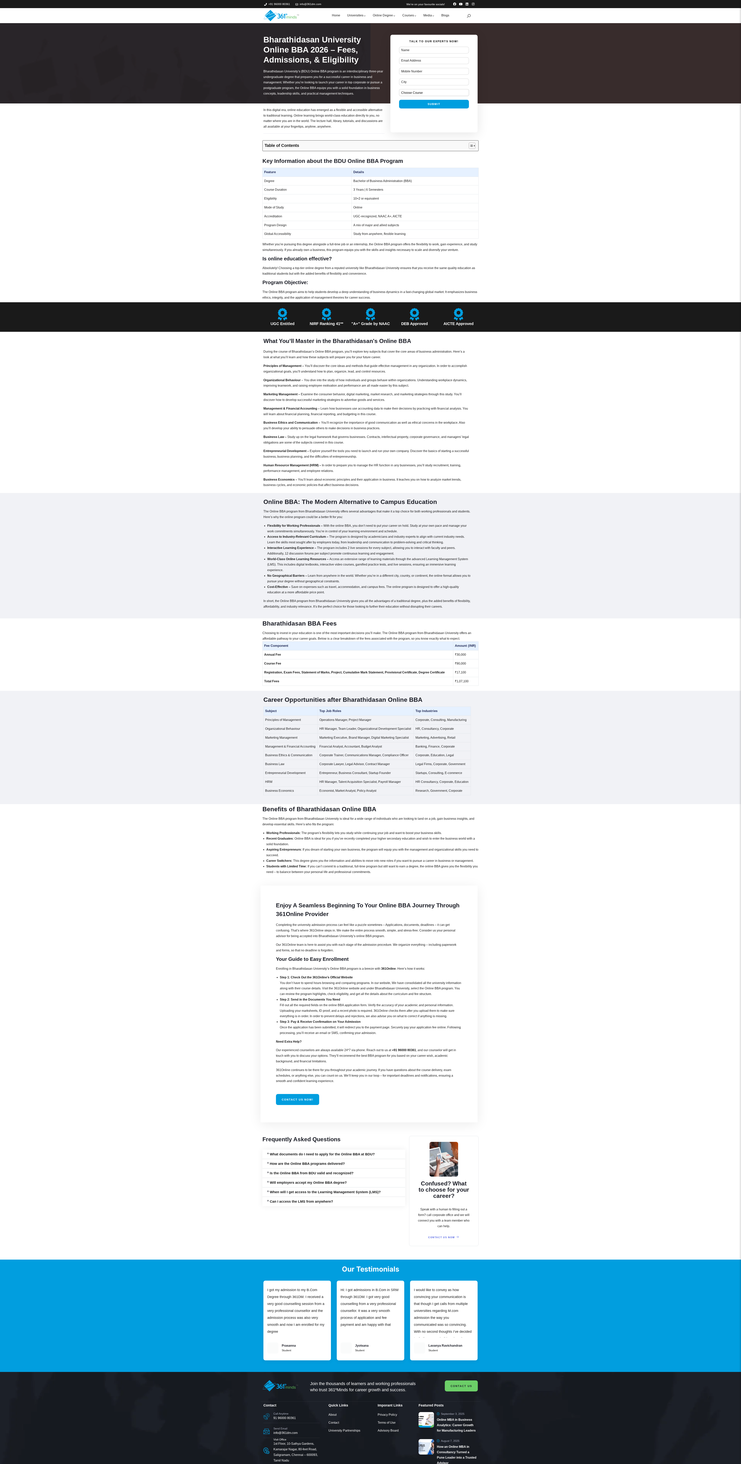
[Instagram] (473, 4)
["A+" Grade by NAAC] (370, 314)
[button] (333, 1154)
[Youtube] (461, 4)
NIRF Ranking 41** (326, 324)
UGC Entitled (282, 324)
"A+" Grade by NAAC (370, 324)
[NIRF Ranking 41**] (326, 314)
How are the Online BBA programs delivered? (307, 1195)
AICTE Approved (458, 324)
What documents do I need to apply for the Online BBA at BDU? (322, 1154)
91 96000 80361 (284, 1418)
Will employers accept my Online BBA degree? (308, 1214)
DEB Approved (414, 324)
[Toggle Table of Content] (470, 145)
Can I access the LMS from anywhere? (301, 1233)
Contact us (461, 1386)
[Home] (281, 15)
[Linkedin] (467, 4)
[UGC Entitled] (282, 314)
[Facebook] (455, 4)
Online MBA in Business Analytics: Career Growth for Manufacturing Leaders (456, 1425)
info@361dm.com (285, 1432)
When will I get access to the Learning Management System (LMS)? (325, 1223)
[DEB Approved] (414, 314)
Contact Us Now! (297, 1099)
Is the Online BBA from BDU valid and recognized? (312, 1204)
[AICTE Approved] (458, 314)
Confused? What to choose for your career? (444, 1189)
